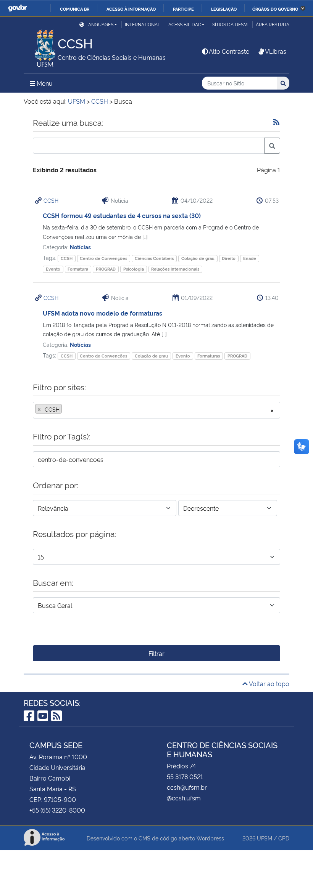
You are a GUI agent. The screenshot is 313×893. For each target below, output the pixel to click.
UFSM (264, 838)
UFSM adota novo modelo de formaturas (102, 313)
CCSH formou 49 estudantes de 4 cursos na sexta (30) (122, 215)
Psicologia (133, 269)
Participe (183, 9)
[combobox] (156, 410)
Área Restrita (272, 24)
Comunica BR (74, 9)
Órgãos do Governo (275, 9)
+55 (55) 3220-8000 (57, 810)
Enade (249, 258)
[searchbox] (66, 409)
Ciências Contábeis (154, 258)
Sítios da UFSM (230, 24)
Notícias (80, 246)
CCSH (51, 200)
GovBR (17, 8)
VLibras (275, 51)
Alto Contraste (229, 51)
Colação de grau (198, 258)
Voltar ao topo (268, 683)
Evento (53, 269)
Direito (229, 258)
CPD (283, 838)
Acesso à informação (131, 9)
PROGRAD (106, 269)
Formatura (78, 269)
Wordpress (210, 838)
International (142, 24)
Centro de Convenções (103, 258)
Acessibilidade (186, 24)
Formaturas (208, 356)
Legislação (224, 9)
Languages (99, 24)
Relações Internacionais (175, 269)
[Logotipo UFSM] (41, 46)
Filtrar (156, 653)
